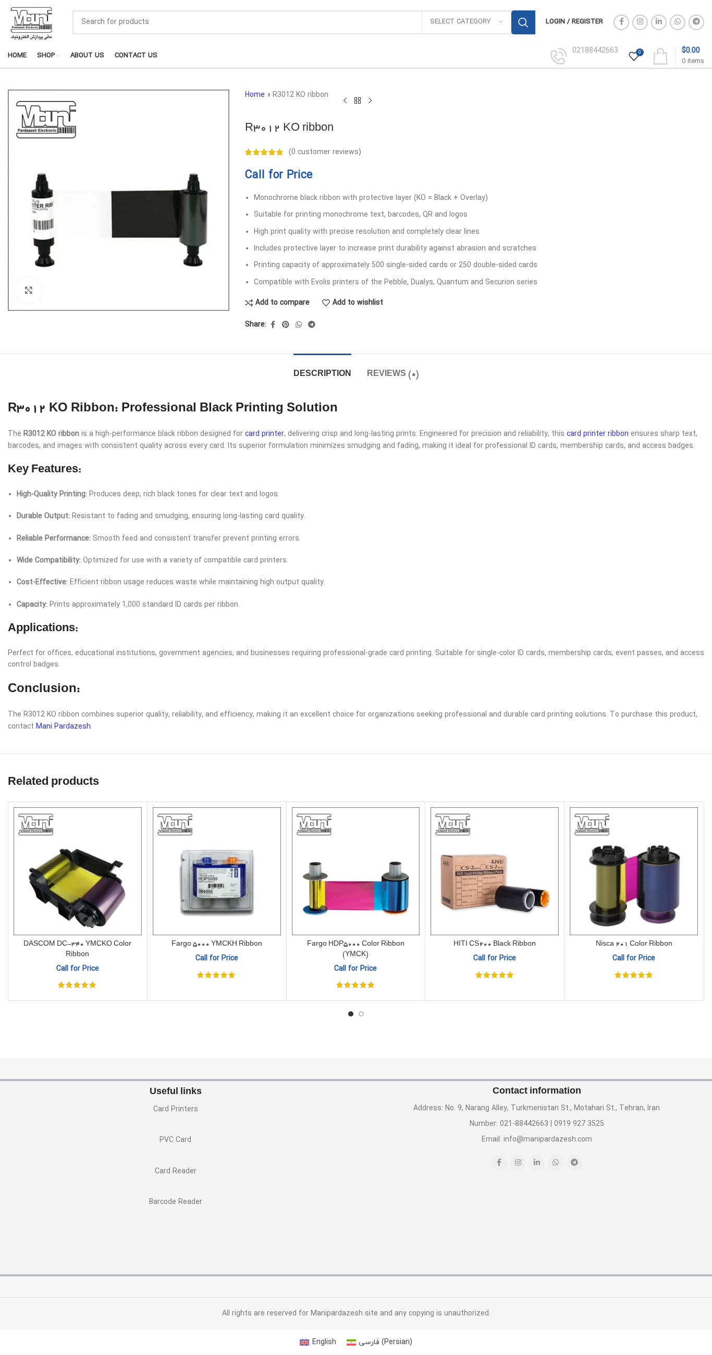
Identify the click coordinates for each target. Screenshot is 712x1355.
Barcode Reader (175, 1202)
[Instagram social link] (640, 22)
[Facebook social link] (621, 22)
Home (255, 95)
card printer (264, 434)
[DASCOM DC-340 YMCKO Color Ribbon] (78, 871)
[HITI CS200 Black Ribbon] (495, 871)
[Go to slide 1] (350, 1014)
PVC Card (175, 1140)
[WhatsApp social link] (677, 22)
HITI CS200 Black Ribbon (494, 944)
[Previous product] (345, 100)
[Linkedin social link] (659, 22)
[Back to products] (357, 100)
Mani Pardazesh (63, 727)
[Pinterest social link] (285, 325)
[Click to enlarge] (29, 290)
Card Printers (175, 1109)
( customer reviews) (325, 152)
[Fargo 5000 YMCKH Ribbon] (217, 871)
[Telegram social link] (696, 22)
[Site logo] (31, 22)
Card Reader (176, 1171)
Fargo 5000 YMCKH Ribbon (216, 944)
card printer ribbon (598, 434)
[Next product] (370, 100)
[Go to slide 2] (361, 1014)
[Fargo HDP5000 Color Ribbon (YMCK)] (356, 871)
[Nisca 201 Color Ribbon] (634, 871)
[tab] (322, 369)
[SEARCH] (523, 22)
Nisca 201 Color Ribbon (634, 944)
